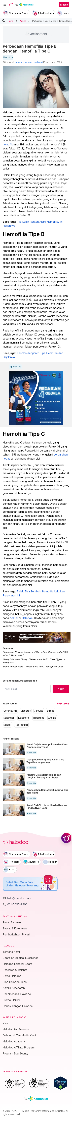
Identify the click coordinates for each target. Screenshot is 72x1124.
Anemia (52, 717)
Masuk (64, 4)
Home (10, 20)
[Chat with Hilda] (66, 838)
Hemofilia (8, 57)
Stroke (50, 710)
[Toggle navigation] (5, 4)
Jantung (38, 710)
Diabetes (26, 710)
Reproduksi (21, 724)
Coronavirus (10, 710)
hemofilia (8, 144)
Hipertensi (39, 717)
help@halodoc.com (17, 898)
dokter (14, 618)
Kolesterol (23, 717)
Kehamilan (9, 717)
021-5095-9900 (15, 904)
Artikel (23, 20)
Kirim (61, 688)
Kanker (7, 724)
